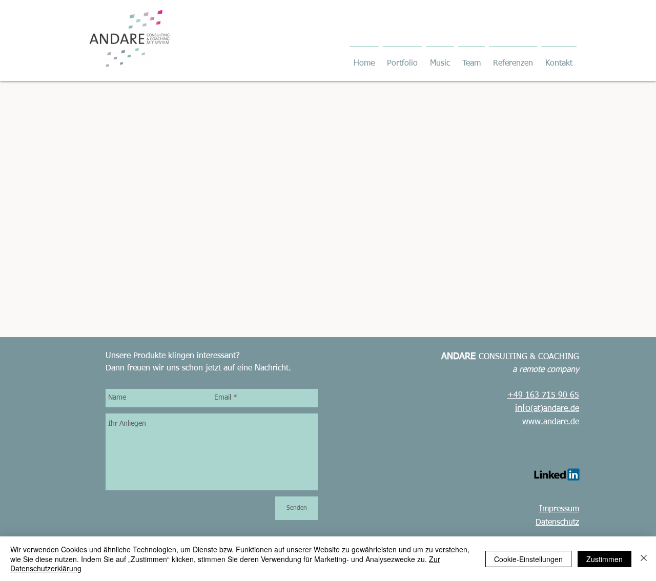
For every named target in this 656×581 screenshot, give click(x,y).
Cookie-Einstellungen (528, 559)
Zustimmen (604, 559)
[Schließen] (644, 559)
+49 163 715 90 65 (543, 395)
